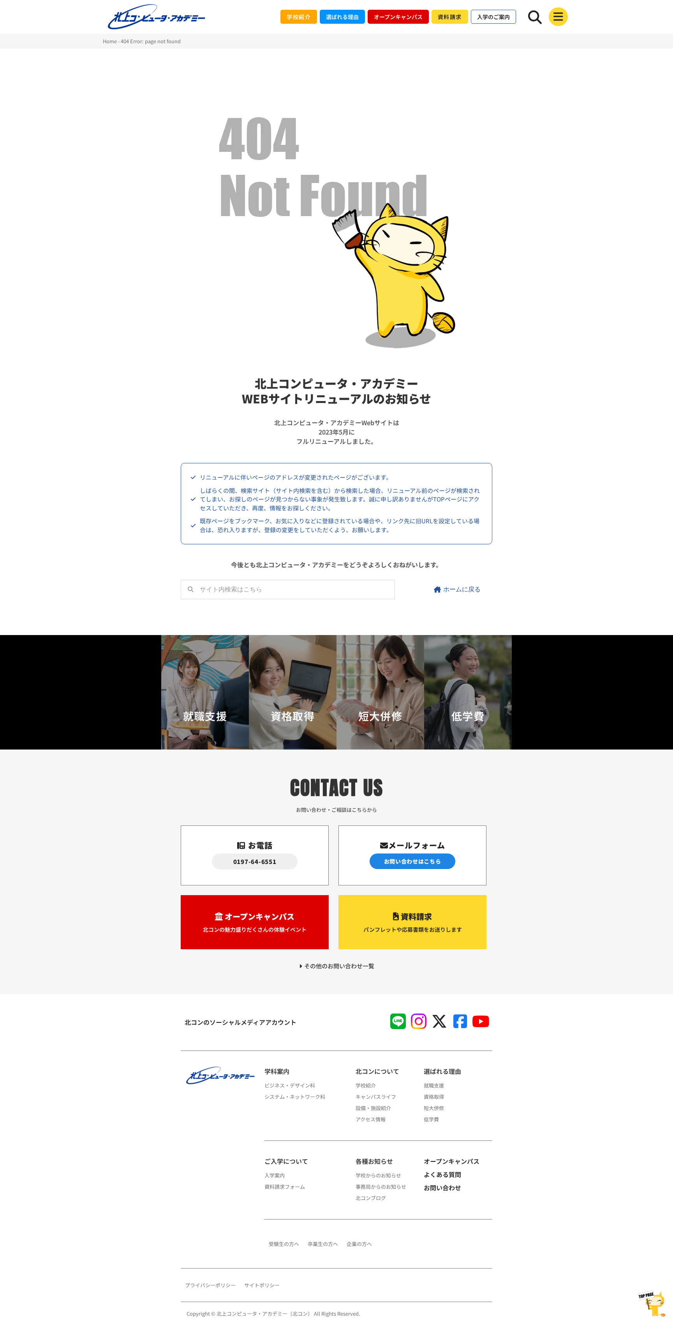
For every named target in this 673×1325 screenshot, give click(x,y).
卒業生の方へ (323, 1244)
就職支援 (434, 1085)
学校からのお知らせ (378, 1175)
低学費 (431, 1119)
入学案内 (274, 1175)
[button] (558, 16)
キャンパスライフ (376, 1096)
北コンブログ (371, 1198)
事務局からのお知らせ (381, 1186)
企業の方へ (359, 1244)
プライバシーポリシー (210, 1285)
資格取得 (434, 1096)
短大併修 (434, 1108)
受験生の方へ (284, 1244)
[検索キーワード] (535, 16)
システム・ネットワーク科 (294, 1096)
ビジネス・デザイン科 (289, 1085)
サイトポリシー (262, 1285)
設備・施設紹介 (373, 1108)
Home (110, 41)
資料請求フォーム (284, 1186)
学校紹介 (366, 1085)
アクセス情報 (371, 1119)
